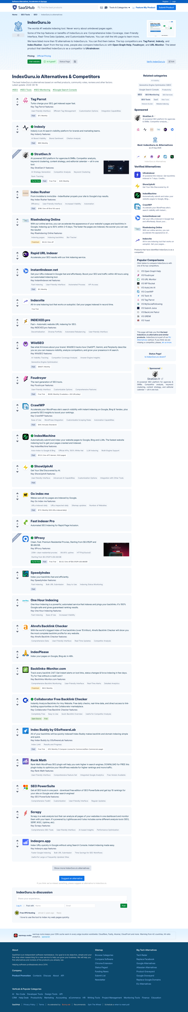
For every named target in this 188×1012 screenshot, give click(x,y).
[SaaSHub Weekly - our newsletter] (101, 7)
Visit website (34, 61)
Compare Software (104, 959)
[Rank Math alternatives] (26, 761)
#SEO (15, 89)
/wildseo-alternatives (24, 340)
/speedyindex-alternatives (26, 569)
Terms (41, 1004)
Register (166, 1)
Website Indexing (162, 104)
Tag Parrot (149, 41)
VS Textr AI (146, 295)
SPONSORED (16, 153)
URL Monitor (157, 44)
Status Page (65, 61)
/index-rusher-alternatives (26, 189)
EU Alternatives (143, 984)
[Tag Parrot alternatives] (26, 100)
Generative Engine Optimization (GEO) (155, 85)
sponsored (45, 937)
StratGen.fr (154, 378)
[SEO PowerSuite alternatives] (26, 787)
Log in (19, 906)
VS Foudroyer (147, 275)
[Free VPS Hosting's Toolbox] (17, 913)
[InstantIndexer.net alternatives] (26, 271)
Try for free (36, 181)
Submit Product (166, 7)
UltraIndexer (92, 48)
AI (13, 994)
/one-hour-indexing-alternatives (29, 597)
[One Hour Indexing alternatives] (26, 601)
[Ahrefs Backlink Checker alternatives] (26, 627)
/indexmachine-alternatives (27, 432)
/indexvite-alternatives (25, 297)
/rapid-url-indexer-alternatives (28, 250)
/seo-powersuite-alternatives (28, 783)
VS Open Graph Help (151, 271)
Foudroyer (138, 44)
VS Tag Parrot (147, 300)
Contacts (37, 975)
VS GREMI (146, 316)
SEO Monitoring (152, 94)
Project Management (112, 997)
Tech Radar (141, 955)
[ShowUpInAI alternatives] (26, 467)
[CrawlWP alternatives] (26, 406)
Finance (145, 997)
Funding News (101, 971)
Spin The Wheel (94, 1004)
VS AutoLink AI (148, 287)
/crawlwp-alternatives (24, 402)
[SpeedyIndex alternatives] (26, 574)
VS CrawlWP (147, 291)
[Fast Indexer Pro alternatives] (26, 522)
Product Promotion (21, 975)
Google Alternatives (145, 963)
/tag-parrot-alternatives (25, 96)
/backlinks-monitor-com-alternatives (31, 665)
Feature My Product (145, 7)
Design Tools (51, 994)
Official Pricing (44, 56)
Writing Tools (93, 997)
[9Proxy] (26, 539)
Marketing (49, 997)
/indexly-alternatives (24, 123)
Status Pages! (101, 967)
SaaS (156, 99)
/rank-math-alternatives (25, 757)
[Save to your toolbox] (18, 35)
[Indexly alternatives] (26, 128)
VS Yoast (145, 320)
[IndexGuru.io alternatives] (18, 26)
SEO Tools (145, 99)
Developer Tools (35, 994)
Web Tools (165, 100)
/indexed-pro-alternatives (26, 317)
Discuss (47, 975)
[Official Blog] (75, 62)
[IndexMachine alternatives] (26, 437)
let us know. (167, 342)
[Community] (106, 7)
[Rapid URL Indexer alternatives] (26, 254)
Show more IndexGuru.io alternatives (71, 868)
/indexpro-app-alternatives (27, 838)
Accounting (61, 997)
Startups (44, 1)
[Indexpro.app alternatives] (26, 842)
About (56, 975)
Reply (59, 913)
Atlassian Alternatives (146, 967)
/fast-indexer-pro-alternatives (28, 518)
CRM (14, 997)
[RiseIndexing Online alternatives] (26, 221)
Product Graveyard (145, 971)
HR (84, 997)
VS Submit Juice (149, 308)
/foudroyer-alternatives (25, 374)
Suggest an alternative (71, 878)
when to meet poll (121, 1004)
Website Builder (147, 104)
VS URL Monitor (148, 279)
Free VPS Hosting (27, 913)
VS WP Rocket (148, 283)
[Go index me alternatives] (26, 495)
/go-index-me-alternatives (27, 490)
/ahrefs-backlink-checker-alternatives (32, 623)
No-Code (20, 994)
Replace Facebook (145, 959)
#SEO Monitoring (42, 89)
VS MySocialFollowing (151, 304)
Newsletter (100, 979)
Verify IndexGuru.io (156, 61)
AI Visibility (155, 80)
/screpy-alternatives (23, 809)
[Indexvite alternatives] (26, 301)
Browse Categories (104, 955)
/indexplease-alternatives (26, 649)
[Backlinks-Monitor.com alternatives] (26, 670)
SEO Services (168, 95)
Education (156, 997)
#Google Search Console (65, 89)
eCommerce (75, 997)
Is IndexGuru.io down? (155, 357)
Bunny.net (66, 1004)
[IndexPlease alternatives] (26, 653)
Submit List (100, 975)
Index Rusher (34, 44)
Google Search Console (149, 89)
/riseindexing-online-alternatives (29, 216)
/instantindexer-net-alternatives (29, 266)
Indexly (160, 41)
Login (174, 1)
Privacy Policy (29, 1004)
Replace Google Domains (148, 979)
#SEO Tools (25, 89)
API (62, 975)
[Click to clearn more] (94, 935)
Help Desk (24, 997)
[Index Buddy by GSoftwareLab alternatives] (26, 731)
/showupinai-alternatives (26, 463)
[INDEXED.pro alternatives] (26, 321)
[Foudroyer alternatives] (26, 379)
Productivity (166, 90)
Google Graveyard (145, 975)
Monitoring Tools (132, 997)
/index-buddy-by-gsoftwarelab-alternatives (35, 726)
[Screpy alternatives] (26, 813)
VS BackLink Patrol (150, 312)
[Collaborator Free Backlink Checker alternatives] (26, 700)
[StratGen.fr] (26, 155)
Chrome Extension (104, 963)
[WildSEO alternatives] (26, 344)
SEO (140, 94)
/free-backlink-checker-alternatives (31, 696)
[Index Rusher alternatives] (26, 193)
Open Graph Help (122, 44)
